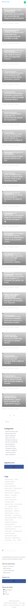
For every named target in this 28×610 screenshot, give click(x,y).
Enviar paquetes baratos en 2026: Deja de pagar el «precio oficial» (13, 339)
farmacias (7, 495)
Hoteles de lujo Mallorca (11, 499)
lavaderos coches (9, 504)
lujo (6, 506)
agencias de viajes (9, 479)
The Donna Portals (17, 531)
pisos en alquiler (17, 515)
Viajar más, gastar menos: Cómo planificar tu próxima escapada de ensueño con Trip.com (13, 298)
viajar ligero (8, 537)
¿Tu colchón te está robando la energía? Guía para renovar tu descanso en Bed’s (13, 319)
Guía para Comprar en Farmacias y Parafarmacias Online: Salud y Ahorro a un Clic (13, 156)
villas (14, 540)
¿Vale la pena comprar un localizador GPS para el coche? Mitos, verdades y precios (13, 76)
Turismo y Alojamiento (8, 570)
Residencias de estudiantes (11, 522)
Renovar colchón (9, 519)
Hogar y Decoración (10, 438)
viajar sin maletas (16, 537)
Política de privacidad (14, 601)
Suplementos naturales (10, 528)
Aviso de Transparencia (14, 605)
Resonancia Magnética (10, 524)
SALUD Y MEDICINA (10, 446)
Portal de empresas (10, 444)
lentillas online (18, 504)
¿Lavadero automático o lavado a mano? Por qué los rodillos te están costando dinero (14, 96)
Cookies (5, 605)
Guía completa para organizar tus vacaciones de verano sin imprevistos (13, 117)
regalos (20, 517)
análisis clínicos (8, 488)
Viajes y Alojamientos (10, 454)
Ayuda (23, 605)
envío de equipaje (9, 492)
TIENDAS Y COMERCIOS (11, 450)
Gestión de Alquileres (10, 435)
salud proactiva (8, 526)
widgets (19, 540)
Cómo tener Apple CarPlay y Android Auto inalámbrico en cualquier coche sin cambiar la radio (13, 34)
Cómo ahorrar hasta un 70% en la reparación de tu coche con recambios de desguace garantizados (14, 14)
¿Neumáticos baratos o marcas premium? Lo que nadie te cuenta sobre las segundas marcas (14, 55)
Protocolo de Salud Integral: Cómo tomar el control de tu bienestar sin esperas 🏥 (13, 197)
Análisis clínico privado (10, 486)
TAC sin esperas (8, 531)
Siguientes (17, 415)
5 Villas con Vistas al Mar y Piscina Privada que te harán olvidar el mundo (13, 380)
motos (15, 508)
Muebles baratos (8, 510)
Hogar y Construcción (8, 566)
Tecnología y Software (10, 448)
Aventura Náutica (18, 488)
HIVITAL (13, 497)
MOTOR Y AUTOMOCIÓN (11, 442)
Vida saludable (8, 540)
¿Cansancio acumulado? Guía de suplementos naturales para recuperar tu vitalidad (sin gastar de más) (14, 277)
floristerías (14, 495)
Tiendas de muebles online (11, 535)
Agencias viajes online (10, 433)
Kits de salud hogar (9, 501)
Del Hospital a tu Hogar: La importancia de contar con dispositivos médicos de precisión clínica (14, 237)
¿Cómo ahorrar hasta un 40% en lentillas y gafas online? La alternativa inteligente (13, 137)
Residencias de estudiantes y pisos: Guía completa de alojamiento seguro (12, 400)
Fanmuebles (16, 492)
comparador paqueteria (10, 490)
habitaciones (8, 497)
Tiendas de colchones (10, 533)
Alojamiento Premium (9, 481)
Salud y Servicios (7, 568)
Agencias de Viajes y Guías (11, 431)
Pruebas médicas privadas (10, 517)
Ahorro (16, 479)
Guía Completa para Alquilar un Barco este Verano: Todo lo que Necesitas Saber (13, 177)
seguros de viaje (17, 526)
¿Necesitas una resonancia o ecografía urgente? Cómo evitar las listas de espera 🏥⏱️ (13, 217)
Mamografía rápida (12, 506)
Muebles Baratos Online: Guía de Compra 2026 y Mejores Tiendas (14, 360)
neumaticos (16, 510)
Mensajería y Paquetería (11, 440)
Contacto (14, 607)
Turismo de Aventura (10, 452)
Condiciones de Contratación (10, 603)
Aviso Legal (22, 603)
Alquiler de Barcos (9, 483)
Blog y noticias (6, 572)
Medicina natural (9, 508)
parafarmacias (8, 515)
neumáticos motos (9, 513)
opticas (16, 513)
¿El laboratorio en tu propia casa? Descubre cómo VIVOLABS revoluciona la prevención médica (13, 258)
